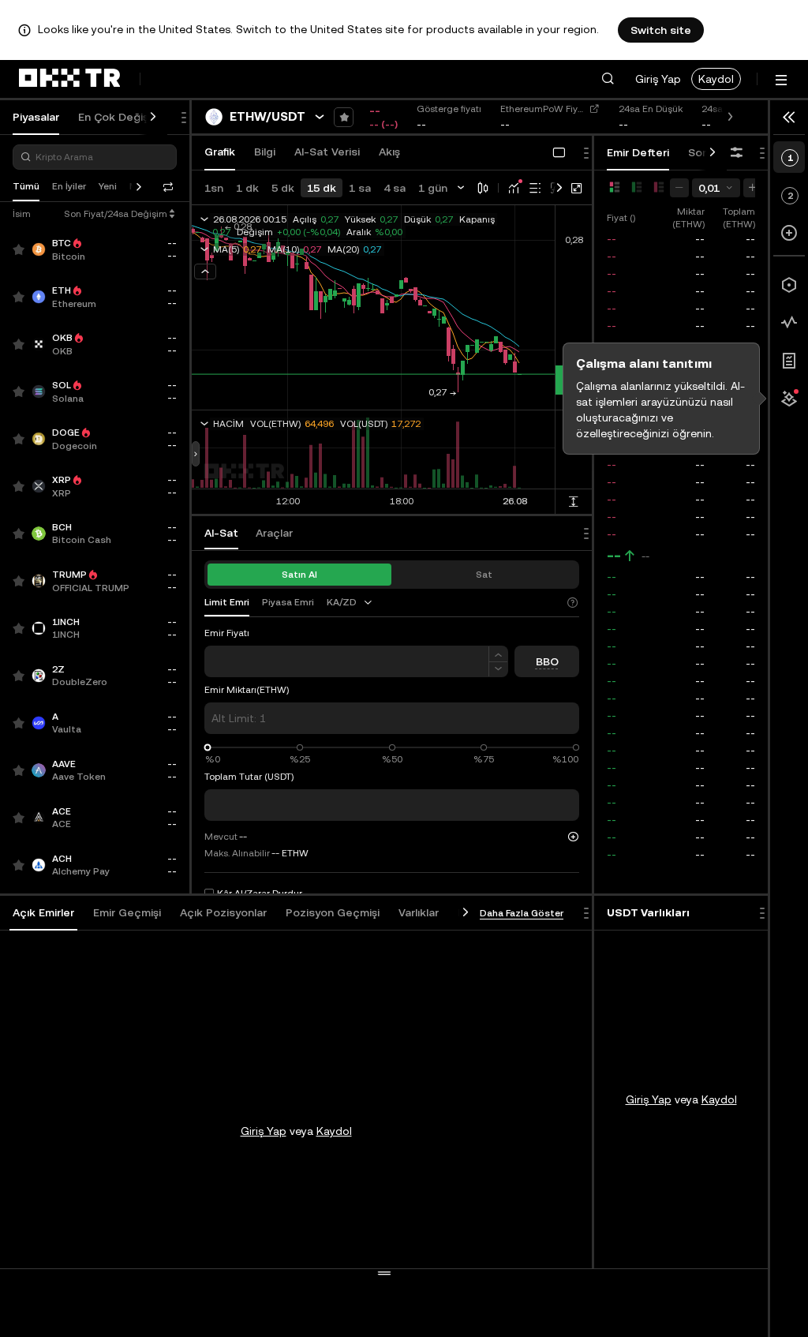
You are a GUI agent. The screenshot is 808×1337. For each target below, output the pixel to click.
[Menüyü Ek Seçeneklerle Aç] (781, 80)
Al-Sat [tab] (221, 532)
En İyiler (69, 186)
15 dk (321, 188)
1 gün (432, 188)
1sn (213, 188)
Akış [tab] (389, 151)
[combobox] (350, 602)
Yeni (108, 186)
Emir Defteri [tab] (638, 152)
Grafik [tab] (219, 151)
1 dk (247, 188)
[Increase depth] (752, 187)
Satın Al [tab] (299, 574)
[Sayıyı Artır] (498, 653)
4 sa (394, 188)
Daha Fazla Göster (521, 913)
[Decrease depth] (679, 187)
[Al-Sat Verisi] (789, 323)
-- (614, 556)
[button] (607, 78)
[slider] (207, 747)
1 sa (360, 188)
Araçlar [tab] (274, 532)
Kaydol (716, 79)
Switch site (660, 30)
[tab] (43, 913)
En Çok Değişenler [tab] (126, 116)
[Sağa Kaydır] (153, 117)
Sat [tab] (484, 574)
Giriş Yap (658, 79)
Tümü (26, 186)
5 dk (282, 188)
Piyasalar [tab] (36, 116)
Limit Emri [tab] (226, 602)
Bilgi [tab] (264, 151)
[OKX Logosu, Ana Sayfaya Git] (69, 79)
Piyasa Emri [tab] (288, 602)
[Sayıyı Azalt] (498, 669)
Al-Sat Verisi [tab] (327, 151)
